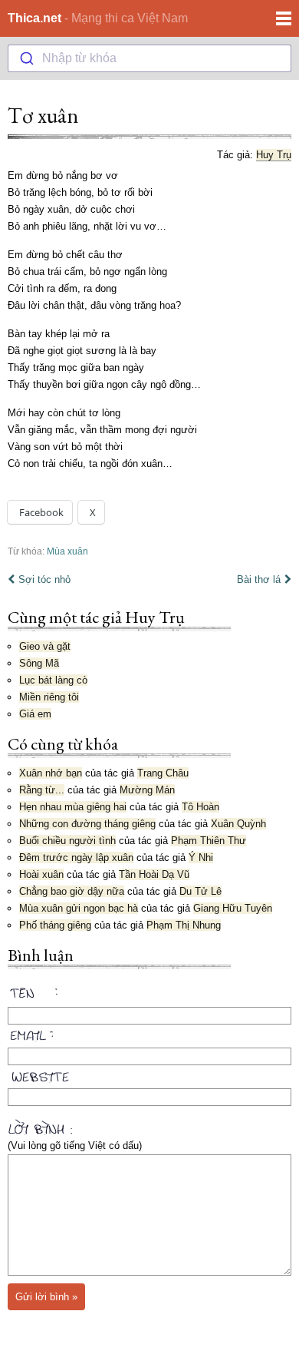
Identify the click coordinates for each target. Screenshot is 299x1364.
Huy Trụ (273, 155)
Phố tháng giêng (55, 925)
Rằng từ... (41, 790)
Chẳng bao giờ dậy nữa (71, 891)
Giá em (35, 714)
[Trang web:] (149, 1073)
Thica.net (34, 18)
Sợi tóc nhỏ (44, 579)
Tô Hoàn (200, 807)
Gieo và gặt (45, 646)
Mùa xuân (67, 551)
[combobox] (149, 58)
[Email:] (149, 1033)
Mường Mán (147, 790)
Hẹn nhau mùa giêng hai (73, 807)
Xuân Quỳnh (238, 823)
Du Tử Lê (200, 891)
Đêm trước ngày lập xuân (76, 857)
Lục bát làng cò (53, 680)
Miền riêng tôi (49, 697)
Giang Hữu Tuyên (232, 908)
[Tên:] (149, 995)
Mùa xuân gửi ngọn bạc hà (78, 908)
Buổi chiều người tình (67, 840)
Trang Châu (163, 773)
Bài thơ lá (259, 579)
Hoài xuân (41, 874)
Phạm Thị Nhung (183, 925)
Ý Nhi (201, 857)
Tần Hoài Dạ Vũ (154, 874)
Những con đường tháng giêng (87, 823)
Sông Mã (39, 663)
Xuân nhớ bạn (50, 773)
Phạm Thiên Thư (208, 840)
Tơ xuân (43, 115)
